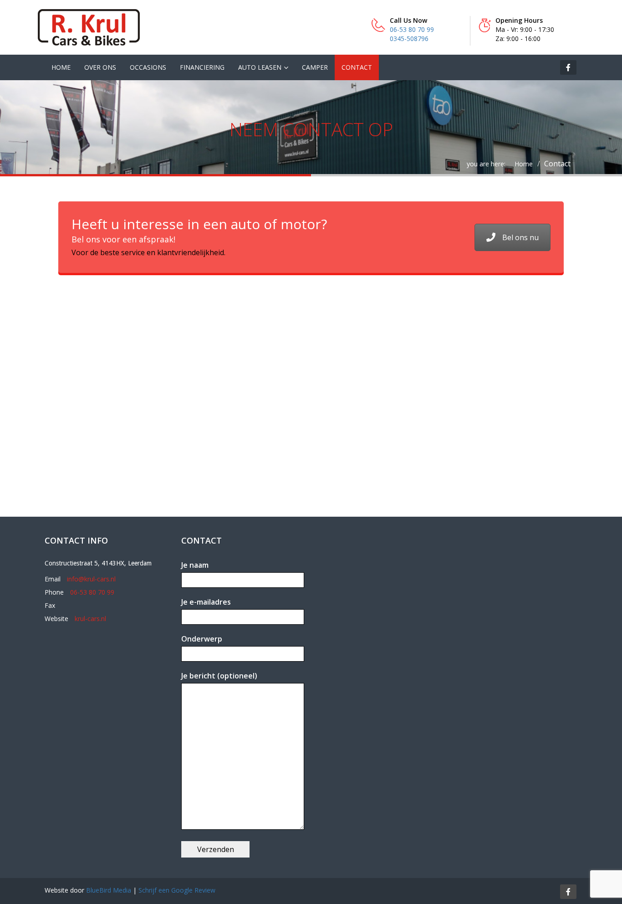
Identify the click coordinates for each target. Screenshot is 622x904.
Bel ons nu (520, 237)
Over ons (100, 67)
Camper (315, 67)
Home (61, 67)
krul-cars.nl (90, 618)
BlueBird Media (108, 890)
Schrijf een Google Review (176, 890)
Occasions (148, 67)
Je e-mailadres (206, 602)
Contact (357, 67)
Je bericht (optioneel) (219, 676)
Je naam (195, 565)
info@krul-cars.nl (91, 579)
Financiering (202, 67)
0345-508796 (409, 38)
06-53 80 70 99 (412, 29)
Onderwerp (201, 639)
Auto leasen (259, 67)
